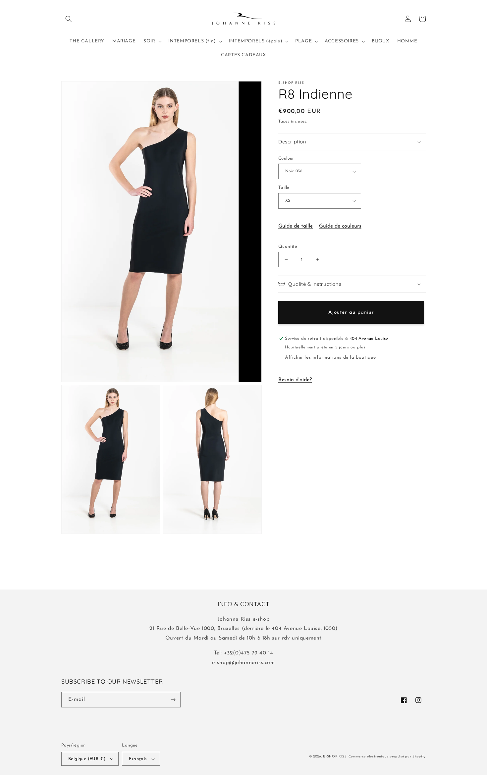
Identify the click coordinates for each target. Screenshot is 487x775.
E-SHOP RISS (335, 756)
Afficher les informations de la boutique (330, 357)
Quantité (287, 246)
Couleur (286, 158)
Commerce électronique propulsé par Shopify (387, 756)
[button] (68, 19)
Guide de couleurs (340, 226)
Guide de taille (295, 226)
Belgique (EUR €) (86, 759)
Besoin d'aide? (295, 380)
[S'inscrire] (173, 699)
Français (137, 759)
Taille (283, 187)
